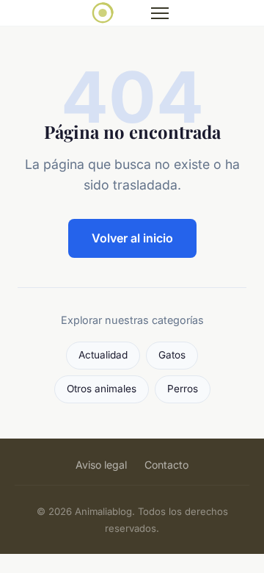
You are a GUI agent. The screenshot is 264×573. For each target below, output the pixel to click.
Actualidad (103, 355)
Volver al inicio (132, 238)
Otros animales (101, 388)
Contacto (166, 464)
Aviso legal (101, 464)
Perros (182, 388)
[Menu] (160, 13)
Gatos (172, 355)
